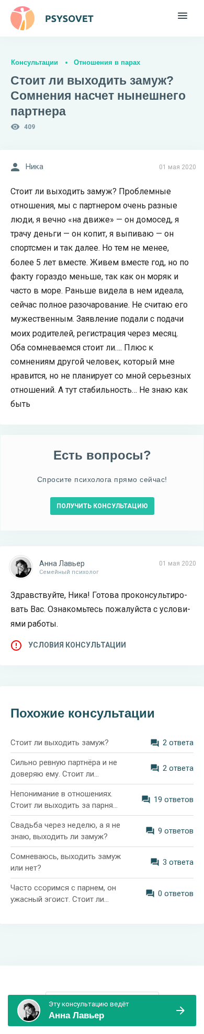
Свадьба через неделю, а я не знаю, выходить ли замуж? (65, 831)
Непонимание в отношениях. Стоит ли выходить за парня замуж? (61, 800)
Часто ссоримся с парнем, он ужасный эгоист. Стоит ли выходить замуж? (63, 894)
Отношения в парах (107, 62)
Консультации (34, 62)
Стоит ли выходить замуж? (59, 742)
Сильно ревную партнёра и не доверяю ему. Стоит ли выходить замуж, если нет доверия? (63, 769)
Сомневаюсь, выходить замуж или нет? (65, 862)
